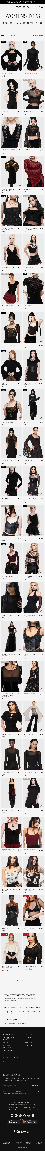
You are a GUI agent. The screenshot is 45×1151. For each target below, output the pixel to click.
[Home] (22, 6)
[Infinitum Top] (12, 481)
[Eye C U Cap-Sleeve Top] (12, 288)
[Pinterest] (20, 1115)
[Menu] (3, 6)
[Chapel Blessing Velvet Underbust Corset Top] (12, 676)
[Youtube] (28, 1115)
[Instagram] (12, 1115)
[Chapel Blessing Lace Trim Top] (12, 636)
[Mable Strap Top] (33, 520)
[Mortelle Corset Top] (12, 327)
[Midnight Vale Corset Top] (33, 636)
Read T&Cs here (22, 1093)
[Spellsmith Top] (12, 597)
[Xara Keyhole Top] (12, 94)
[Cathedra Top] (33, 132)
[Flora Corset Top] (33, 327)
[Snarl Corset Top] (12, 404)
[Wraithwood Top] (33, 910)
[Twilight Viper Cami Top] (33, 832)
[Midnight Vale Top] (12, 716)
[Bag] (42, 7)
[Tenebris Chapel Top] (33, 676)
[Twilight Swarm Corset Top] (12, 210)
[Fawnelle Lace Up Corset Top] (12, 793)
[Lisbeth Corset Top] (33, 754)
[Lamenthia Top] (12, 910)
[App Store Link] (14, 1121)
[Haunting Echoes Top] (33, 948)
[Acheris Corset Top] (12, 754)
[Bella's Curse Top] (33, 404)
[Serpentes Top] (33, 288)
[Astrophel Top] (12, 442)
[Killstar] (22, 1132)
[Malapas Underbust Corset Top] (33, 365)
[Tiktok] (16, 1115)
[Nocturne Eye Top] (12, 249)
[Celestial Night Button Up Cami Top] (12, 871)
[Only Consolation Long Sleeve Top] (33, 597)
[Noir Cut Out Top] (12, 56)
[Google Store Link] (30, 1121)
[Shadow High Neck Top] (33, 56)
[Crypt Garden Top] (33, 94)
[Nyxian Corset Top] (12, 520)
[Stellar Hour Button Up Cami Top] (33, 871)
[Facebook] (24, 1115)
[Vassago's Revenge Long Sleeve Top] (12, 171)
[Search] (39, 7)
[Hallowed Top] (33, 793)
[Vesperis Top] (33, 442)
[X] (33, 1115)
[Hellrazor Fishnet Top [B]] (33, 481)
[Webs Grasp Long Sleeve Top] (33, 558)
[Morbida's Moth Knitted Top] (12, 365)
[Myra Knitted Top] (12, 558)
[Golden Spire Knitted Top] (12, 132)
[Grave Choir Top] (33, 716)
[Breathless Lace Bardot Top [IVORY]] (12, 948)
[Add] (20, 69)
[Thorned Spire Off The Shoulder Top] (33, 210)
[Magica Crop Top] (33, 249)
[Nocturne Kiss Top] (12, 832)
